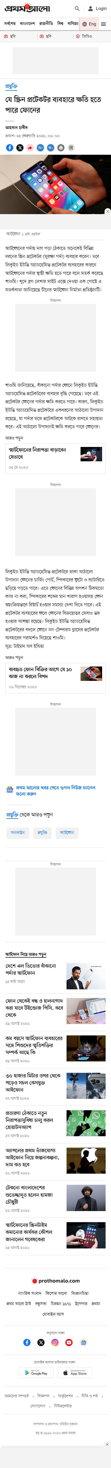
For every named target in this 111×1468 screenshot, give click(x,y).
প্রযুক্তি (11, 86)
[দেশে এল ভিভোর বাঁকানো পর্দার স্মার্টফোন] (86, 976)
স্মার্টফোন (67, 833)
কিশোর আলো (56, 1294)
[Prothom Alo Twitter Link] (44, 1343)
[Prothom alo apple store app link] (75, 1373)
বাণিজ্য (73, 23)
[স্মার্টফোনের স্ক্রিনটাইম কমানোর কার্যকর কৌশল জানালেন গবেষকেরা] (86, 1236)
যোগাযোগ (38, 1406)
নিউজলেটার (63, 1406)
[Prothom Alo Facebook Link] (30, 1343)
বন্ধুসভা (41, 1304)
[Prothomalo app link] (36, 1373)
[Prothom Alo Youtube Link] (72, 1343)
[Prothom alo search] (77, 8)
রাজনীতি (46, 23)
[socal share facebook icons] (10, 150)
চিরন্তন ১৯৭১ (61, 1304)
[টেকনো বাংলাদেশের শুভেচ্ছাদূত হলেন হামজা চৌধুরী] (86, 1199)
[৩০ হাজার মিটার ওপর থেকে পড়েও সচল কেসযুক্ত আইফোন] (86, 1087)
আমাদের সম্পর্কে (17, 1396)
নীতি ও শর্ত (90, 1396)
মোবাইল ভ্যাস (53, 1315)
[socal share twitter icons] (21, 150)
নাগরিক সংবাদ (29, 1294)
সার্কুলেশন (65, 1396)
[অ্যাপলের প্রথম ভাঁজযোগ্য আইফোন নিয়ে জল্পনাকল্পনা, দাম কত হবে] (86, 1162)
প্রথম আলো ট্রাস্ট (18, 1304)
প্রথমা (96, 1304)
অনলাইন (18, 833)
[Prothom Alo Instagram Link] (58, 1343)
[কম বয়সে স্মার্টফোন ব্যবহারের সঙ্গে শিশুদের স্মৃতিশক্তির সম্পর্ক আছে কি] (86, 1049)
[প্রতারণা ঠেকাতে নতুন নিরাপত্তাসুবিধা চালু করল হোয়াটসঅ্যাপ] (86, 1124)
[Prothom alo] (27, 8)
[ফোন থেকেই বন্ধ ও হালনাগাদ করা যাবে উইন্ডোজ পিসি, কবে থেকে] (86, 1012)
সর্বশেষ (10, 23)
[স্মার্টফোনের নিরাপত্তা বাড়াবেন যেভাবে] (91, 454)
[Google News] (83, 1343)
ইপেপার (81, 1304)
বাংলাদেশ (27, 23)
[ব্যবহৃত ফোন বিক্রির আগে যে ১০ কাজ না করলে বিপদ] (91, 674)
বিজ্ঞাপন (43, 1396)
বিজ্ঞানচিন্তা (80, 1294)
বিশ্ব (60, 23)
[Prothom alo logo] (55, 1282)
